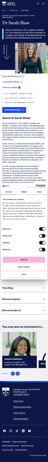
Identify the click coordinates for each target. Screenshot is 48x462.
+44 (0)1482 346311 (21, 394)
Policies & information (22, 407)
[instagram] (10, 431)
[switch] (42, 236)
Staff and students (21, 419)
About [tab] (39, 192)
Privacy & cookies (7, 450)
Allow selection (24, 267)
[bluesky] (29, 431)
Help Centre (18, 401)
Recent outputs (11, 299)
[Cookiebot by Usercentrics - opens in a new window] (35, 185)
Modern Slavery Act (27, 445)
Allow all (24, 260)
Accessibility (6, 441)
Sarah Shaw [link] (25, 10)
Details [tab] (24, 192)
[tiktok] (17, 431)
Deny (24, 274)
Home (4, 10)
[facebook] (4, 431)
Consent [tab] (8, 192)
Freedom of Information (19, 441)
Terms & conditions (21, 450)
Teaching (7, 287)
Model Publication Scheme (10, 445)
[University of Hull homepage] (9, 4)
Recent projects (11, 310)
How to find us (19, 413)
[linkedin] (23, 431)
